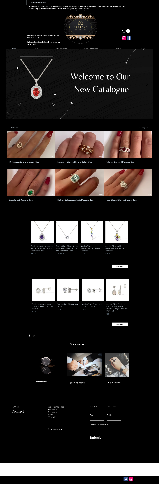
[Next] (147, 84)
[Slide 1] (77, 116)
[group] (79, 239)
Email (92, 415)
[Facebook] (129, 38)
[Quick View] (42, 232)
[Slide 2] (79, 116)
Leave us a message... (99, 424)
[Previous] (12, 84)
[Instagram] (124, 38)
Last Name (111, 406)
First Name (94, 406)
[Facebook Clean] (29, 336)
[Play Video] (31, 144)
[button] (126, 31)
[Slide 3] (81, 116)
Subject (110, 415)
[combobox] (144, 128)
